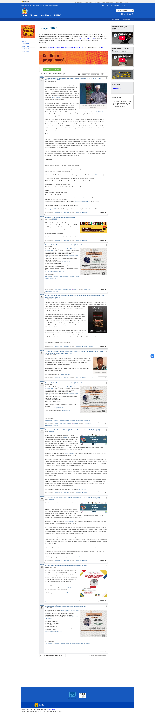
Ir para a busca (44, 5)
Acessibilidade (106, 5)
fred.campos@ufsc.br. (69, 587)
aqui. (102, 47)
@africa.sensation (56, 97)
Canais (126, 2)
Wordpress (51, 709)
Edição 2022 (25, 51)
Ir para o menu (35, 5)
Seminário (66, 212)
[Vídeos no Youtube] (127, 14)
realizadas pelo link (69, 453)
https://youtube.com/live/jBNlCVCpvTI (54, 407)
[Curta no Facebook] (122, 14)
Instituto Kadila (100, 111)
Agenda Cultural (54, 209)
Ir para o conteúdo (25, 5)
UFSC (113, 92)
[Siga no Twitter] (124, 14)
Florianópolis (58, 212)
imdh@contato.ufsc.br (65, 374)
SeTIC (114, 90)
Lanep (66, 437)
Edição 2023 (25, 48)
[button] (98, 655)
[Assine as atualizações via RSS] (132, 14)
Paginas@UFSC (116, 88)
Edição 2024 (25, 46)
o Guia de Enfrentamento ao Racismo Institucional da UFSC (65, 47)
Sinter (53, 116)
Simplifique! (78, 2)
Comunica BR (88, 2)
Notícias (24, 41)
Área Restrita (115, 19)
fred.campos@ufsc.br (65, 593)
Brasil (27, 1)
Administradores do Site (127, 19)
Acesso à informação (108, 2)
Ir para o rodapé (53, 5)
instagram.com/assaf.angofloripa (82, 201)
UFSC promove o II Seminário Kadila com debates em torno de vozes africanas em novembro (67, 420)
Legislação (119, 2)
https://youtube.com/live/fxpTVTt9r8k (53, 631)
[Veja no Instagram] (130, 14)
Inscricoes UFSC (66, 261)
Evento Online (58, 289)
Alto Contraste (115, 5)
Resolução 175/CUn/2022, (86, 38)
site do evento (82, 489)
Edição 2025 (25, 44)
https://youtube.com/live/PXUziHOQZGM (54, 271)
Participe (97, 2)
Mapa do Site (124, 5)
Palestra (85, 346)
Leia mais (102, 212)
